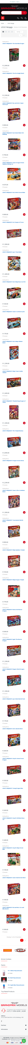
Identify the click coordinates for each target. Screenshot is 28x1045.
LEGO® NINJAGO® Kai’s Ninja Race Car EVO (14, 282)
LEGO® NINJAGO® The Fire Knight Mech (13, 73)
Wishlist (5, 68)
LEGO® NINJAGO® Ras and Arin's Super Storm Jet (13, 103)
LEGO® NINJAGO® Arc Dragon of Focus (13, 222)
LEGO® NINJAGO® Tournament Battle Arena (13, 520)
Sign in (17, 1)
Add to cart (24, 65)
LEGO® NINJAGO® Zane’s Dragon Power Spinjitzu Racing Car (13, 163)
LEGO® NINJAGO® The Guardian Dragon (13, 43)
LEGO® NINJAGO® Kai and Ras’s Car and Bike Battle (13, 908)
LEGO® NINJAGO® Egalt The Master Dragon (12, 640)
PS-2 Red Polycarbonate (14, 978)
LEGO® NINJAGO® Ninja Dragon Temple (13, 579)
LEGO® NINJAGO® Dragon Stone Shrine (13, 460)
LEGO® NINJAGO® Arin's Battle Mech (13, 728)
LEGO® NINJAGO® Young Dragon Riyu (13, 788)
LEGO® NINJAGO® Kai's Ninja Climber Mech (13, 342)
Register (13, 1)
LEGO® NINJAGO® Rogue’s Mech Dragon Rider (13, 669)
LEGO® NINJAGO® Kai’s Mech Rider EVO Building (13, 133)
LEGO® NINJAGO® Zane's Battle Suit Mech (14, 877)
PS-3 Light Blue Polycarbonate (16, 985)
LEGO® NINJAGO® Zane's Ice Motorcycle (14, 311)
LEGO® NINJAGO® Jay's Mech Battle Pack (14, 699)
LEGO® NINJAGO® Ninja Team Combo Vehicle (13, 371)
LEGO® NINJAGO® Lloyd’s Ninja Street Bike (13, 848)
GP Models (6, 1037)
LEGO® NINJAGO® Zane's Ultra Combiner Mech (14, 491)
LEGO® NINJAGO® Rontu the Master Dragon (12, 610)
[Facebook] (1, 1021)
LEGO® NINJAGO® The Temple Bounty (13, 430)
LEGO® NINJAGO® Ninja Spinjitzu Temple (14, 550)
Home (2, 23)
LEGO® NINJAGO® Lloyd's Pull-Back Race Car (13, 818)
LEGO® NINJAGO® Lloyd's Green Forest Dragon (13, 759)
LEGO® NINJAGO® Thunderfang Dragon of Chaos (14, 401)
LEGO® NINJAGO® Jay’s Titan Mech (12, 252)
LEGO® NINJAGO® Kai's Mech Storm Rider (14, 192)
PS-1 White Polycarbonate (15, 970)
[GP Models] (14, 7)
